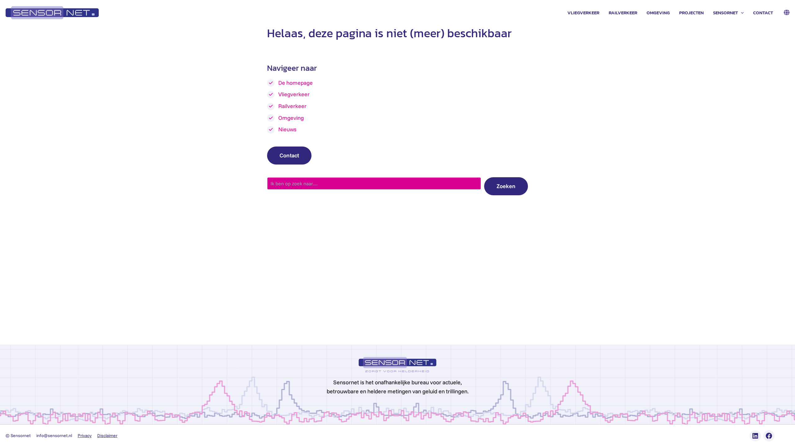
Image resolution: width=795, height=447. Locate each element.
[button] (741, 12)
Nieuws (287, 129)
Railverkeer (623, 12)
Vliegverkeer (583, 12)
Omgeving (658, 12)
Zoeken (506, 186)
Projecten (691, 12)
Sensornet (725, 12)
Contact (763, 12)
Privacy (85, 435)
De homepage (295, 82)
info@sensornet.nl (54, 435)
